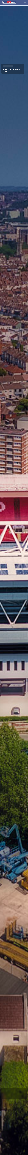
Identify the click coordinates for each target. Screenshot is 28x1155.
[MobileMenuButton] (25, 2)
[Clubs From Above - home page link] (9, 2)
